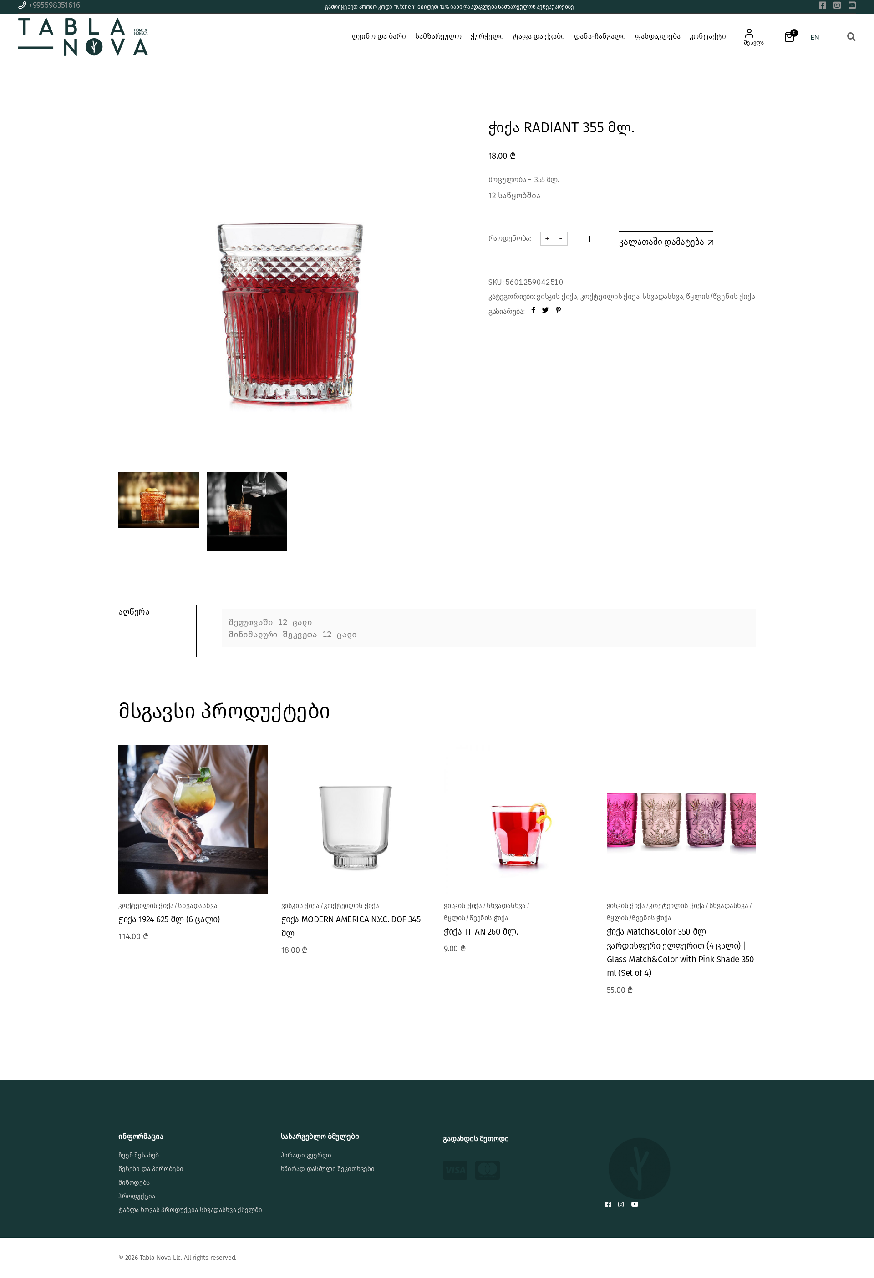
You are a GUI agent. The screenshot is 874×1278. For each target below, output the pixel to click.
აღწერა (134, 611)
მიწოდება (134, 1183)
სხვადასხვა (662, 296)
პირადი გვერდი (306, 1155)
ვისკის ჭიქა (557, 296)
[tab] (157, 612)
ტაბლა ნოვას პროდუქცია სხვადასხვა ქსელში (190, 1210)
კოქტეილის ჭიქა (610, 296)
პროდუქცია (136, 1196)
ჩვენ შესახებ (138, 1155)
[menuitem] (815, 37)
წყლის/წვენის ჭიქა (720, 296)
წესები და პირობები (150, 1169)
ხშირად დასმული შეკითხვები (328, 1169)
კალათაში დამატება (661, 241)
